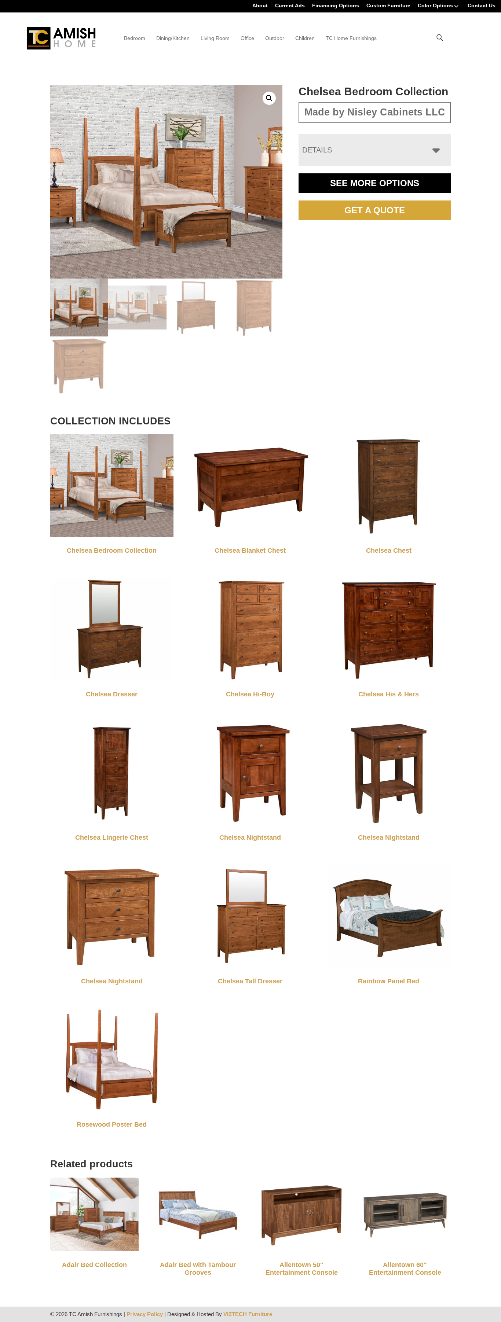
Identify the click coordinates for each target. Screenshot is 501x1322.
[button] (269, 98)
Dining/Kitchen (173, 38)
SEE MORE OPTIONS (374, 183)
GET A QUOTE (374, 210)
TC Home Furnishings (351, 38)
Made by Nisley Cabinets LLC (374, 112)
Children (305, 38)
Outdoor (274, 38)
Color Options (435, 5)
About (260, 5)
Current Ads (290, 5)
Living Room (215, 38)
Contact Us (481, 5)
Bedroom (134, 38)
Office (247, 38)
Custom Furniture (388, 5)
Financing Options (335, 5)
